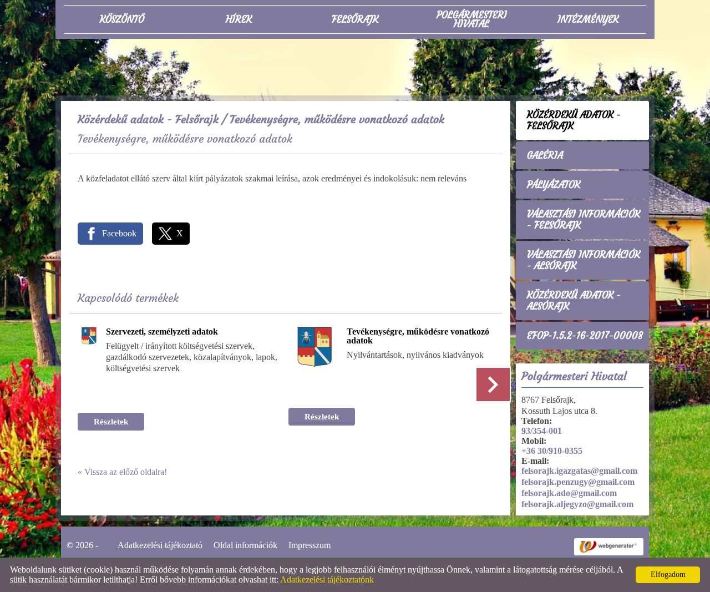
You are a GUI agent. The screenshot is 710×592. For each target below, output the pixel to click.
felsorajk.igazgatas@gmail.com (579, 470)
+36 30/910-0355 (551, 451)
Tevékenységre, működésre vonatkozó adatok (418, 336)
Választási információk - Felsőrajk (583, 219)
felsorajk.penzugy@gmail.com (578, 482)
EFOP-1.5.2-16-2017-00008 (585, 336)
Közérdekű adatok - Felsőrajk (148, 119)
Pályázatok (553, 185)
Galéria (545, 155)
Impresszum (309, 545)
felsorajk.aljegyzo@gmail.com (577, 504)
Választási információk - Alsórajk (583, 260)
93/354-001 (541, 431)
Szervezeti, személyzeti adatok (162, 331)
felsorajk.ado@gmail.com (569, 493)
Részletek (111, 421)
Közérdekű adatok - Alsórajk (574, 300)
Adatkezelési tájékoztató (160, 545)
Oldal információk (245, 545)
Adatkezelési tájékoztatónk (327, 579)
